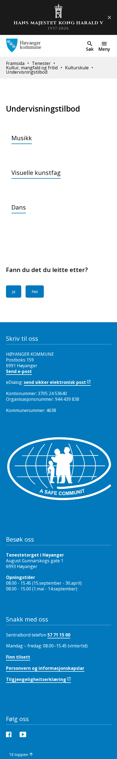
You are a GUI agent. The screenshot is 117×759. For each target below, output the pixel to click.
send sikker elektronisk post (55, 382)
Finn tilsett (18, 657)
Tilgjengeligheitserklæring (36, 679)
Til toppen (18, 754)
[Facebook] (10, 734)
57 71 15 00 (58, 635)
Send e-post (19, 371)
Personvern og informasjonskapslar (45, 668)
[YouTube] (24, 734)
